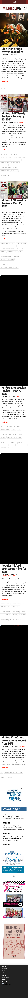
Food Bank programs (13, 165)
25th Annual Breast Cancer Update (7, 243)
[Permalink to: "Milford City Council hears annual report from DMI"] (14, 680)
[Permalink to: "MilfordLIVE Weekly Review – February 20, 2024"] (14, 103)
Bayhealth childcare (13, 154)
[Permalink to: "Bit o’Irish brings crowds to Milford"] (14, 30)
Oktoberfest (3, 777)
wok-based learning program (7, 447)
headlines (15, 167)
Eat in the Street (19, 772)
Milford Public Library (5, 617)
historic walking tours (5, 614)
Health (4, 975)
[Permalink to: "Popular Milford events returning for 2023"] (14, 508)
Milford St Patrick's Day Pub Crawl (14, 437)
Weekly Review (6, 981)
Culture (8, 159)
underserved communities (21, 445)
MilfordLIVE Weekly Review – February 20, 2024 (13, 116)
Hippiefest (23, 611)
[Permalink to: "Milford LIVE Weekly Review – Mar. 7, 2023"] (14, 330)
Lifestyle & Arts (11, 56)
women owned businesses (6, 175)
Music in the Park (4, 619)
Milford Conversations (5, 254)
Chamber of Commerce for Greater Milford (9, 609)
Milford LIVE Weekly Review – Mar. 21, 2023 (13, 203)
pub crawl (3, 88)
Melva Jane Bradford (5, 170)
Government (5, 964)
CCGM (23, 603)
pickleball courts (4, 442)
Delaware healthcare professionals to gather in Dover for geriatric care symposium (14, 838)
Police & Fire (5, 977)
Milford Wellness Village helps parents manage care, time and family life (14, 826)
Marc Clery (3, 437)
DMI (1, 86)
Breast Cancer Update (5, 246)
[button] (24, 7)
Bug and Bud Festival (15, 603)
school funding (10, 259)
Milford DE (18, 86)
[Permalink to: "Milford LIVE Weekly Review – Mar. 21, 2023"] (14, 190)
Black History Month (5, 603)
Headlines (4, 56)
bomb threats (16, 426)
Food (3, 970)
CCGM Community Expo (5, 606)
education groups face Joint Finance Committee (10, 162)
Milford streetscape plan (6, 256)
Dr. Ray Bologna (20, 248)
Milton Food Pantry (17, 256)
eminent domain (4, 165)
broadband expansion (5, 429)
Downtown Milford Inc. (9, 86)
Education (24, 159)
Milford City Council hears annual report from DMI (13, 740)
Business (4, 968)
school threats (4, 445)
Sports (4, 979)
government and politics (6, 167)
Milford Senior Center (16, 617)
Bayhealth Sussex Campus (6, 157)
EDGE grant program (16, 159)
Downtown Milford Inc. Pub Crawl (7, 248)
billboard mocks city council (19, 157)
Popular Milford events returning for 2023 (13, 568)
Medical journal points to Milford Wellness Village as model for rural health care (13, 816)
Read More (4, 81)
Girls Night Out (16, 611)
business (2, 159)
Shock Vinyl (11, 445)
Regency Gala (18, 619)
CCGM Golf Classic (15, 606)
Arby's (2, 426)
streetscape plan (4, 264)
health (20, 167)
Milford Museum (14, 170)
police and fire (13, 442)
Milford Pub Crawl (4, 173)
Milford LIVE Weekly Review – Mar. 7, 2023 (13, 390)
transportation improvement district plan (9, 267)
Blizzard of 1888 (9, 426)
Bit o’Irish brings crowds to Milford (12, 50)
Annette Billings (4, 154)
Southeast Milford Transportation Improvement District (12, 262)
